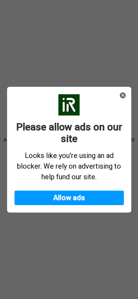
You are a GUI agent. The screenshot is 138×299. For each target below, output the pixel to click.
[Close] (123, 95)
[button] (69, 198)
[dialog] (69, 150)
